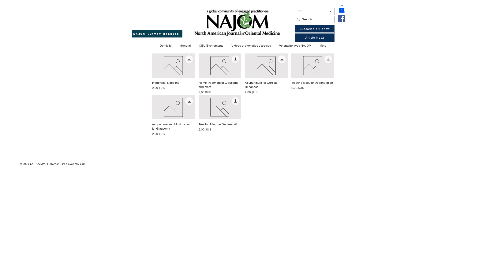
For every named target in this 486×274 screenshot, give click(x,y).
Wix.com (80, 163)
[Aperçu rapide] (173, 65)
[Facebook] (341, 18)
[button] (341, 9)
